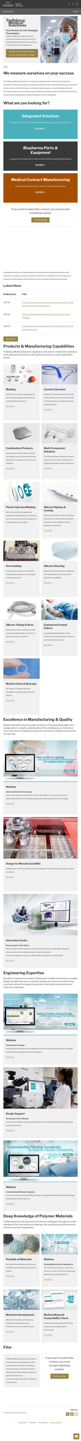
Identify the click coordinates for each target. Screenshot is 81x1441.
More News (10, 339)
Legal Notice (32, 1422)
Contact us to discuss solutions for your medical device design (22, 53)
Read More (39, 128)
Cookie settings (40, 220)
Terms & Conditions (56, 1422)
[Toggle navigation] (76, 4)
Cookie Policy (22, 1422)
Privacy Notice (43, 1422)
